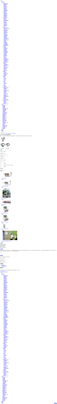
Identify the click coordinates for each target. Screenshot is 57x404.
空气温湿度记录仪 (6, 52)
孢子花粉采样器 (5, 9)
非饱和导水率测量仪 (6, 32)
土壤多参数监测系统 (6, 30)
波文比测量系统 (5, 60)
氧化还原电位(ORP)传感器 (5, 122)
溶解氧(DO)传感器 (4, 120)
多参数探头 (4, 128)
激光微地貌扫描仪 (6, 45)
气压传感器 (4, 117)
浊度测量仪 (5, 97)
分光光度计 (5, 91)
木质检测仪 (5, 11)
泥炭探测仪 (5, 313)
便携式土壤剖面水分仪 (6, 27)
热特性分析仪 (5, 75)
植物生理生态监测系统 (6, 20)
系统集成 (2, 104)
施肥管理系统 (5, 22)
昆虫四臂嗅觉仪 (5, 70)
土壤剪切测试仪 (5, 31)
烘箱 (4, 84)
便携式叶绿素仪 (5, 6)
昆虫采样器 (5, 63)
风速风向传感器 (4, 115)
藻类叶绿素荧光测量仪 (6, 87)
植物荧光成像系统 (6, 17)
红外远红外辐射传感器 (5, 125)
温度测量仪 (5, 57)
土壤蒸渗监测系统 (6, 44)
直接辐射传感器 (4, 119)
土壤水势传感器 (4, 109)
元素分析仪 (5, 81)
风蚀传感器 (4, 114)
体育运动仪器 (4, 98)
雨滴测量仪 (5, 53)
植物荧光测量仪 (5, 24)
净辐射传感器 (4, 123)
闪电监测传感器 (4, 393)
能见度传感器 (4, 116)
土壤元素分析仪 (5, 43)
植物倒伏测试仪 (5, 16)
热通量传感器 (4, 105)
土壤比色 (5, 29)
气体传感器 (4, 107)
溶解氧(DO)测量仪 (6, 94)
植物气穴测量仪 (5, 12)
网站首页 (2, 1)
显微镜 (4, 85)
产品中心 (6, 133)
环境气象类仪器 (9, 133)
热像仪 (4, 56)
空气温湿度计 (5, 326)
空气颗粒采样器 (5, 83)
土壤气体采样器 (5, 36)
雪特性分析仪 (5, 50)
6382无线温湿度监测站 (3, 198)
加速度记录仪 (5, 74)
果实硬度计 (5, 102)
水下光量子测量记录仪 (6, 96)
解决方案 (2, 129)
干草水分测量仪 (5, 295)
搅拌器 (4, 76)
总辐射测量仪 (5, 49)
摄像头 (3, 124)
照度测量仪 (5, 55)
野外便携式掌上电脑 (6, 73)
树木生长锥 (5, 13)
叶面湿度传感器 (4, 110)
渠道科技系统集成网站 (3, 265)
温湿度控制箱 (5, 86)
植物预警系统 (5, 25)
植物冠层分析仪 (5, 3)
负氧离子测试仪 (5, 58)
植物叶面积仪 (5, 4)
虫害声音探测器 (5, 68)
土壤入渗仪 (5, 34)
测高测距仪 (5, 277)
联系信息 (1, 255)
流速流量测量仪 (5, 88)
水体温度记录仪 (5, 362)
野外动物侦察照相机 (6, 67)
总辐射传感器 (4, 111)
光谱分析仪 (5, 7)
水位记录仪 (5, 89)
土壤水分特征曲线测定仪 (6, 38)
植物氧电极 (5, 14)
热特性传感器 (4, 127)
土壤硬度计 (5, 40)
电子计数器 (5, 19)
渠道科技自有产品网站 (3, 266)
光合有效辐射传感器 (5, 112)
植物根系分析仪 (5, 8)
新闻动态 (2, 130)
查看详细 (2, 179)
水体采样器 (5, 92)
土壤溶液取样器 (5, 37)
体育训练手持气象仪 (6, 99)
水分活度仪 (5, 78)
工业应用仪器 (4, 71)
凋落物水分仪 (5, 18)
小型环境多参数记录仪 (6, 61)
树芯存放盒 (5, 21)
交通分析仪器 (4, 375)
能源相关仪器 (5, 344)
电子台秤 (5, 80)
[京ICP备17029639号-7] (2, 270)
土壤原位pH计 (5, 42)
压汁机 (4, 79)
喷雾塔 (4, 66)
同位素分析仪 (5, 62)
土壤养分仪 (5, 39)
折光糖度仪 (5, 101)
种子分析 (5, 26)
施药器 (4, 69)
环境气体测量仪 (5, 48)
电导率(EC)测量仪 (6, 93)
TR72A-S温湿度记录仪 (3, 178)
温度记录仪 (5, 47)
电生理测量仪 (5, 65)
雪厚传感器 (4, 106)
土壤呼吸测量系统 (6, 35)
